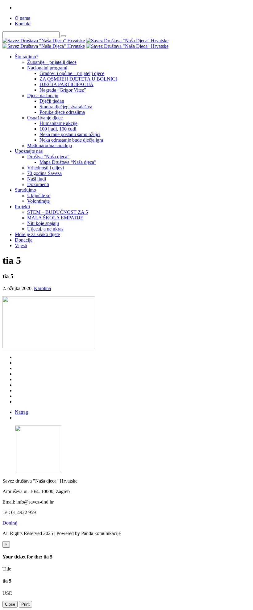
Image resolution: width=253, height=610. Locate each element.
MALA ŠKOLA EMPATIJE (55, 217)
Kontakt (23, 23)
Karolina (42, 288)
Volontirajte (38, 201)
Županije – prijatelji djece (52, 62)
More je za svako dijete (37, 234)
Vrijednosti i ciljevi (45, 167)
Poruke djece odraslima (62, 112)
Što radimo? (26, 56)
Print (25, 604)
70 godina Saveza (44, 173)
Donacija (23, 240)
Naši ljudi (36, 178)
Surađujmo (25, 190)
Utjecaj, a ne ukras (45, 228)
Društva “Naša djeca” (48, 156)
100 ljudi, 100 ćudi (57, 128)
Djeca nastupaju (42, 95)
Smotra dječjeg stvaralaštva (65, 106)
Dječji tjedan (51, 101)
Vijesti (21, 245)
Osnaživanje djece (45, 117)
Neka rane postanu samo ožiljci (69, 134)
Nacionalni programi (47, 67)
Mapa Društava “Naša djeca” (67, 162)
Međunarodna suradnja (49, 145)
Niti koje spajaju (43, 223)
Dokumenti (38, 184)
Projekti (22, 206)
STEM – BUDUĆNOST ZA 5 (57, 212)
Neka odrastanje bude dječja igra (71, 140)
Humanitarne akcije (58, 123)
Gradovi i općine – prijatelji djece (71, 73)
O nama (22, 18)
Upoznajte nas (29, 151)
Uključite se (38, 195)
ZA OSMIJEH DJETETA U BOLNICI (78, 78)
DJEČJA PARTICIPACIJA (66, 84)
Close (10, 604)
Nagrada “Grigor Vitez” (62, 90)
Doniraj (9, 522)
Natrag (21, 412)
